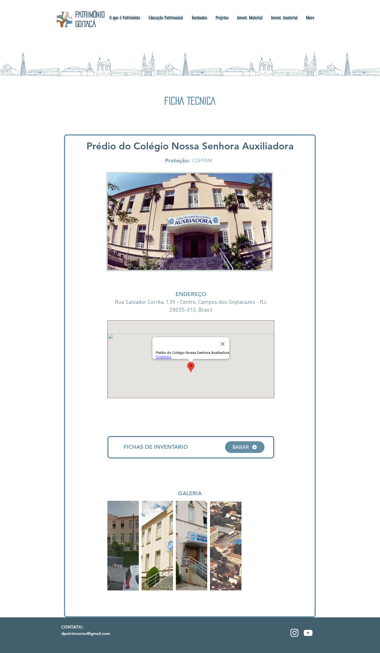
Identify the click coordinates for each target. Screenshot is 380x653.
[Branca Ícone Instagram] (294, 632)
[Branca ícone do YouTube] (308, 632)
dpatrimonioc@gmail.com (85, 633)
